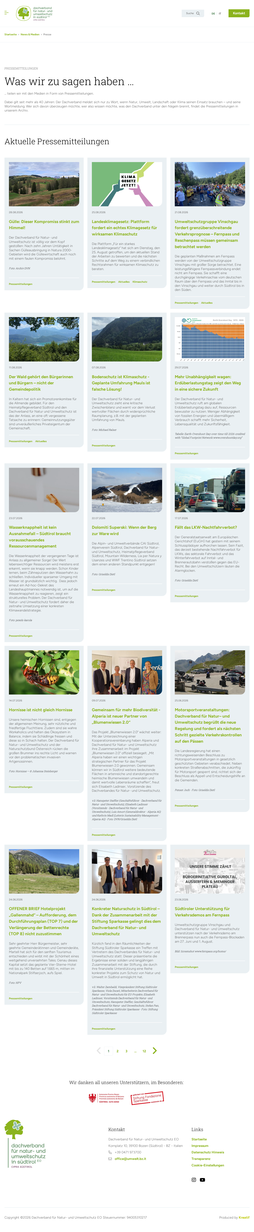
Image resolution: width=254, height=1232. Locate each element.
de (213, 13)
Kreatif (244, 1217)
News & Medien (30, 34)
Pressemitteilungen (20, 284)
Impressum (200, 1146)
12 (144, 1051)
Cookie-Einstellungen (208, 1165)
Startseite (10, 34)
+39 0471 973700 (128, 1152)
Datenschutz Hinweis (208, 1152)
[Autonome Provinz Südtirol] (106, 1098)
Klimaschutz (140, 281)
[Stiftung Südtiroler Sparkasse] (147, 1098)
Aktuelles (124, 281)
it (220, 13)
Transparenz (201, 1159)
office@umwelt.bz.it (130, 1159)
